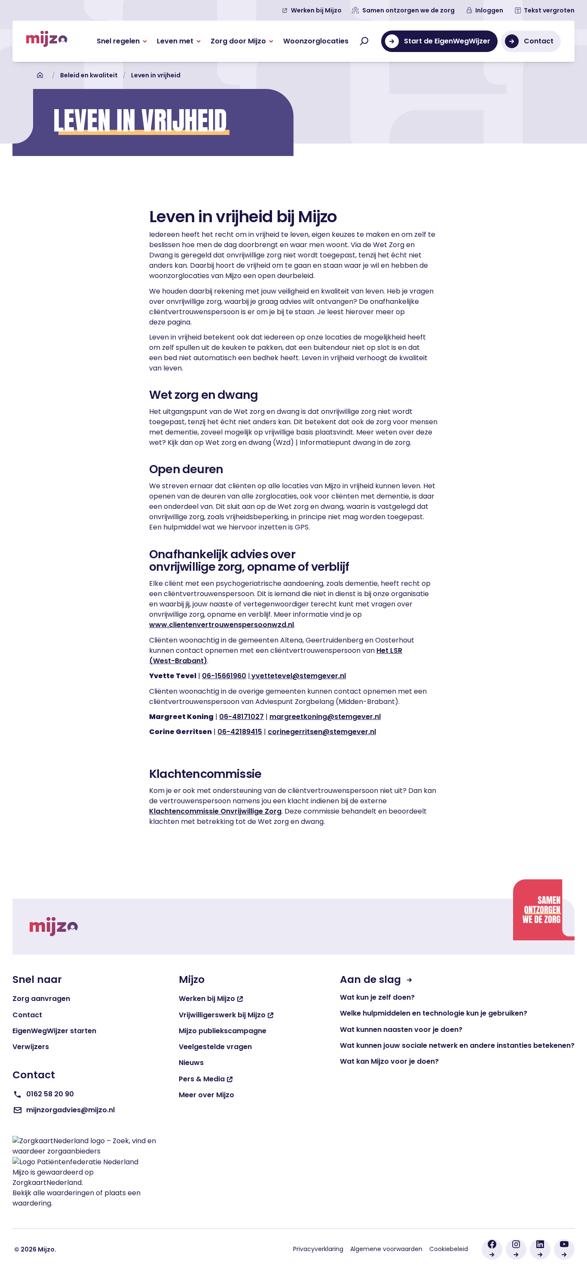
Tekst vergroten (549, 10)
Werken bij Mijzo (316, 10)
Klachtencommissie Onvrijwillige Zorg (215, 811)
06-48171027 (241, 717)
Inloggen (489, 10)
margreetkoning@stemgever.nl (325, 717)
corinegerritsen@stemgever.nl (322, 732)
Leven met (175, 41)
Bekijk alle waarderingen (53, 1193)
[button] (122, 41)
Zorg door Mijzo (238, 41)
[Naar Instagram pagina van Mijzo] (516, 1249)
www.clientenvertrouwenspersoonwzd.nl (221, 625)
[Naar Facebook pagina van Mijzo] (492, 1249)
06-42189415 (239, 732)
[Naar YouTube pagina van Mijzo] (564, 1249)
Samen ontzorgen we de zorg (408, 10)
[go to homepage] (54, 926)
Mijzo (20, 1172)
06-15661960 (224, 676)
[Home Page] (46, 41)
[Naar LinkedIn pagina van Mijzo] (540, 1249)
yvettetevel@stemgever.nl (298, 676)
